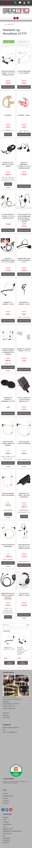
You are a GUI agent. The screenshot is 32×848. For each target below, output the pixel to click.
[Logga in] (24, 2)
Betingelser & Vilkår (7, 828)
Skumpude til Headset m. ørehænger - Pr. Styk (8, 399)
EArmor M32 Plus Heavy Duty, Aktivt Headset (8, 164)
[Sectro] (16, 11)
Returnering (6, 842)
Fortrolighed (6, 822)
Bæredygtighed (6, 838)
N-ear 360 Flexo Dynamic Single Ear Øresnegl (8, 443)
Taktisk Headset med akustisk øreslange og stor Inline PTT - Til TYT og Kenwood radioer (24, 218)
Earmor (8, 172)
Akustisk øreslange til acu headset (24, 72)
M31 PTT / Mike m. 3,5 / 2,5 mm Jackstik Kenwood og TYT (24, 399)
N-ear (8, 451)
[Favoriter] (19, 2)
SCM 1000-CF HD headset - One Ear (24, 594)
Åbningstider (6, 817)
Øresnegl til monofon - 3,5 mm (8, 303)
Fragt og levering (7, 824)
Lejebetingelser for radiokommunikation (12, 831)
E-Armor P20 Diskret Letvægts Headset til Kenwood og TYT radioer (8, 351)
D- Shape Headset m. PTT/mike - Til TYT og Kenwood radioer (8, 216)
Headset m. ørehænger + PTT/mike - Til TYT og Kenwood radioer (24, 165)
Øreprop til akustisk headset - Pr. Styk (24, 349)
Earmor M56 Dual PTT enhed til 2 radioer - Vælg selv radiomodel (8, 596)
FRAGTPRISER (6, 840)
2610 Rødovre (6, 717)
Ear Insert (8, 115)
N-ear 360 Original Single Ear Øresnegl (8, 494)
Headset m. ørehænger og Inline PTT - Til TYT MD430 (8, 260)
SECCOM (8, 80)
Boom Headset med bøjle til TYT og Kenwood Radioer (24, 546)
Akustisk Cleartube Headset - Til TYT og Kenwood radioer (8, 73)
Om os (4, 826)
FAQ (4, 835)
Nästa (27, 625)
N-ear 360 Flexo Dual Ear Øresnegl (8, 545)
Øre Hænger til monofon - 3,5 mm (24, 303)
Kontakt (5, 819)
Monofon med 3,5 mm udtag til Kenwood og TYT (24, 260)
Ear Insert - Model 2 (24, 115)
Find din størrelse (7, 833)
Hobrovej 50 (6, 715)
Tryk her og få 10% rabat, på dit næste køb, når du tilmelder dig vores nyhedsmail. (15, 782)
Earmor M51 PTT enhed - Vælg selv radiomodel (24, 495)
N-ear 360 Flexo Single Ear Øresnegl (24, 442)
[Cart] (28, 2)
